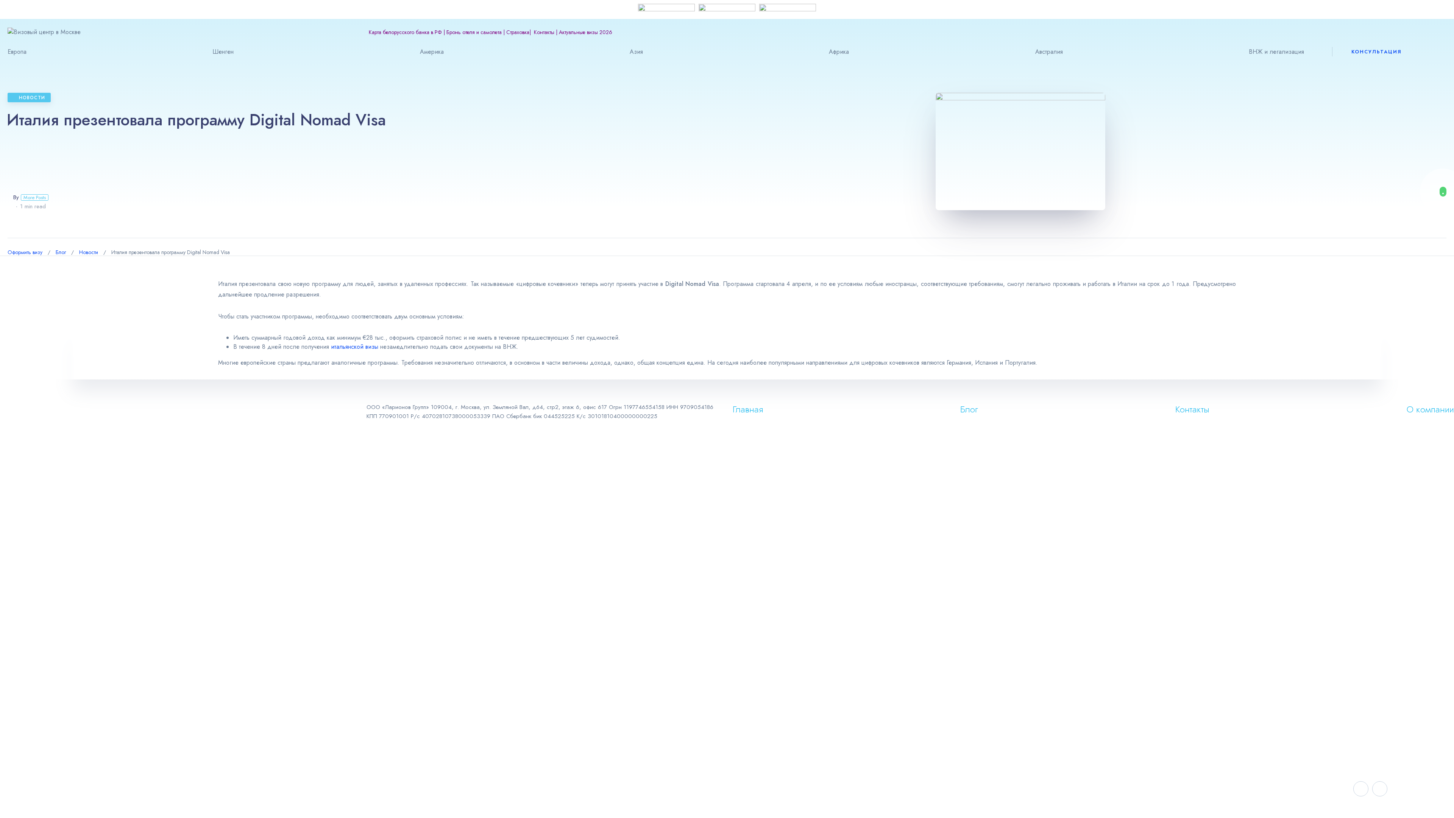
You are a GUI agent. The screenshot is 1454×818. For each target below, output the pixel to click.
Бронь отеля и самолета (474, 32)
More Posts (34, 197)
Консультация (1376, 51)
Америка (432, 51)
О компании (1430, 409)
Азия (636, 51)
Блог (969, 409)
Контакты (544, 32)
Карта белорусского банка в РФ (405, 32)
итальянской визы (354, 346)
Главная (748, 409)
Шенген (223, 51)
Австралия (1049, 51)
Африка (839, 51)
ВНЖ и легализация (1276, 51)
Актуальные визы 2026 (585, 32)
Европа (17, 51)
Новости (32, 97)
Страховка (517, 32)
